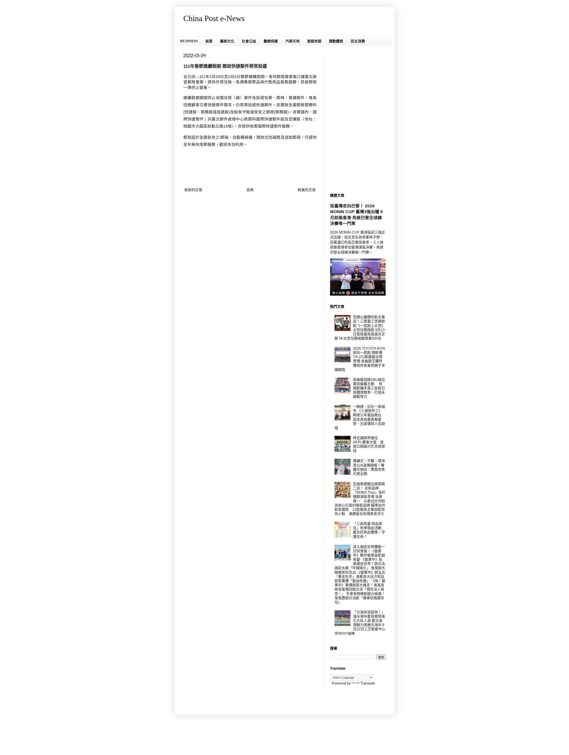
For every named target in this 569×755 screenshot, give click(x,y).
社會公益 (249, 41)
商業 (208, 41)
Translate (368, 683)
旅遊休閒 (314, 41)
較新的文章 (193, 190)
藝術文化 (227, 41)
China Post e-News (214, 18)
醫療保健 (271, 41)
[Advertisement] (358, 119)
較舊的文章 (307, 190)
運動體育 (336, 41)
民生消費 (358, 41)
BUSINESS (189, 40)
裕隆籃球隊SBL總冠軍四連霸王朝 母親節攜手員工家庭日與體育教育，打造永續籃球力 (369, 388)
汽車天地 (292, 41)
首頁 (250, 190)
